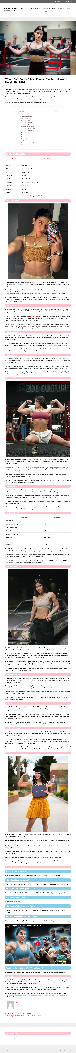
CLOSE (56, 111)
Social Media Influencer (27, 1013)
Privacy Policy (60, 1)
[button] (27, 8)
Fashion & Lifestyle (35, 8)
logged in (15, 1037)
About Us (54, 1)
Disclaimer (67, 1)
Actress (9, 1013)
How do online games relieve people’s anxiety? (18, 1017)
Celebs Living (10, 8)
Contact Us (73, 1)
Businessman (61, 8)
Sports (45, 11)
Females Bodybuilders (49, 8)
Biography (23, 8)
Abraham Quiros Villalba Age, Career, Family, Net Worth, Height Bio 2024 (24, 1015)
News (68, 8)
